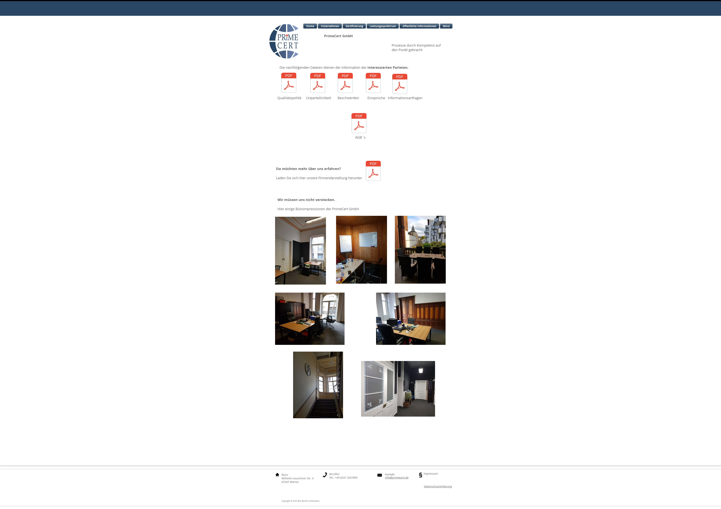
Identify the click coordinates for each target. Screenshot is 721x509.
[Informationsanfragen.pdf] (399, 84)
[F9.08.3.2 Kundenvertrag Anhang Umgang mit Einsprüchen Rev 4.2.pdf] (373, 83)
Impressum (431, 473)
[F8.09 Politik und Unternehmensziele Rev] (288, 83)
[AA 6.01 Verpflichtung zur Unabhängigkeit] (317, 83)
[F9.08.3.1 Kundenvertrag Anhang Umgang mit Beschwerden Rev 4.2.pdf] (345, 83)
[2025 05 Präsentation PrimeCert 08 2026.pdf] (373, 171)
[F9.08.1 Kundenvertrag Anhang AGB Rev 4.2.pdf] (359, 123)
